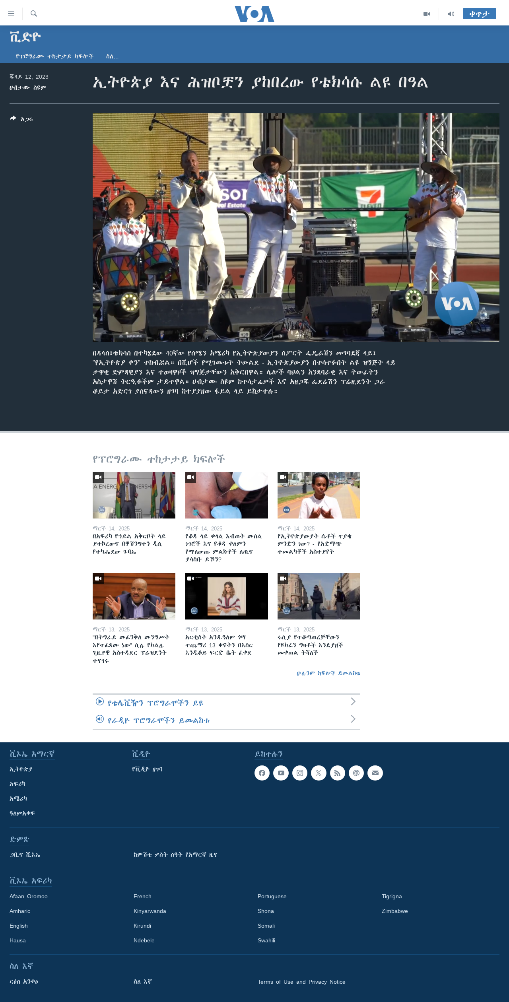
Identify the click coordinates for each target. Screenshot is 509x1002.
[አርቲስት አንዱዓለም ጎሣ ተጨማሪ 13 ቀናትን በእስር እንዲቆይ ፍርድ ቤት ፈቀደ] (226, 596)
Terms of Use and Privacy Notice (302, 981)
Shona (266, 911)
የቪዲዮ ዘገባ (147, 769)
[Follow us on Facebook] (262, 773)
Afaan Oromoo (29, 896)
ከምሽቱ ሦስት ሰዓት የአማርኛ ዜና (176, 854)
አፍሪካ (17, 784)
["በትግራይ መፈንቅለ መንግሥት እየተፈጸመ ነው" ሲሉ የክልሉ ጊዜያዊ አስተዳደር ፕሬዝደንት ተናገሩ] (134, 596)
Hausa (18, 940)
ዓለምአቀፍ (22, 813)
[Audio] (451, 14)
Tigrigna (392, 896)
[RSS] (337, 773)
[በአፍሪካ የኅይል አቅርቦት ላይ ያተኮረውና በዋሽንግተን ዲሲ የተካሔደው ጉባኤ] (134, 495)
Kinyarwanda (150, 911)
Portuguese (272, 896)
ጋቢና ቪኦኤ (25, 854)
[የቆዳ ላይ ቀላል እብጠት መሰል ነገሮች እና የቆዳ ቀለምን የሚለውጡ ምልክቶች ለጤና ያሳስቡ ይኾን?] (226, 495)
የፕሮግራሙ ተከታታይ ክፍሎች (54, 56)
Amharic (20, 911)
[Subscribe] (375, 773)
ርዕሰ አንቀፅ (24, 981)
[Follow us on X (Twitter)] (318, 773)
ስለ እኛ (143, 981)
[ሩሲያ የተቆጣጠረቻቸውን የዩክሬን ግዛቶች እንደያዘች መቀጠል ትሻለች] (319, 596)
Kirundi (142, 925)
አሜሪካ (18, 798)
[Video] (427, 14)
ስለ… (112, 56)
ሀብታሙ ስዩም (28, 87)
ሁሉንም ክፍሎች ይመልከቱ (328, 673)
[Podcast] (356, 773)
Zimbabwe (395, 911)
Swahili (266, 940)
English (19, 925)
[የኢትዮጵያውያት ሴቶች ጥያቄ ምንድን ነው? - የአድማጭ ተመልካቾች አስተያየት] (319, 495)
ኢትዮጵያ (21, 769)
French (143, 896)
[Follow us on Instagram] (299, 773)
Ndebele (144, 940)
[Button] (21, 120)
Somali (266, 925)
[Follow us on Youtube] (280, 773)
